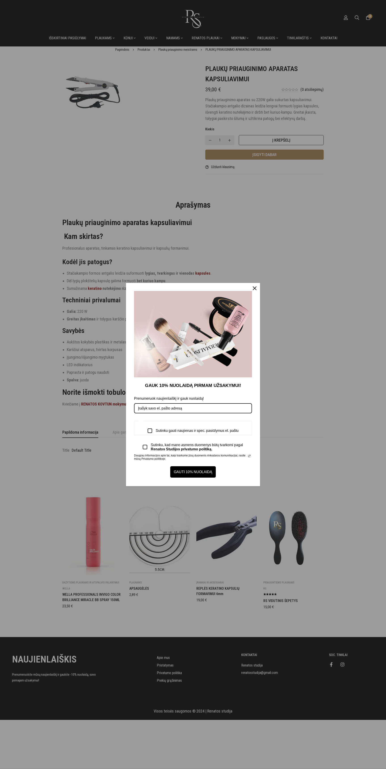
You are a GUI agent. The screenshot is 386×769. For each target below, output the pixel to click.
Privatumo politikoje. (153, 458)
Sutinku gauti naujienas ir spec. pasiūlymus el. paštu (197, 431)
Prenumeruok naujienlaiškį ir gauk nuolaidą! (169, 398)
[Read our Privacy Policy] (249, 456)
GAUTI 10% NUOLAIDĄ (193, 472)
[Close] (254, 288)
